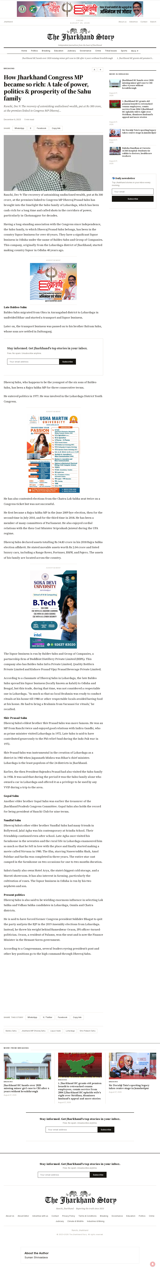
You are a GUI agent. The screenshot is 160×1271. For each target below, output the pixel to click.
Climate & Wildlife (75, 1221)
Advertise (133, 22)
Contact (143, 22)
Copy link (56, 128)
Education (58, 51)
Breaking (46, 51)
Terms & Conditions (87, 1216)
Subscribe (67, 361)
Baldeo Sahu (11, 1031)
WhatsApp (19, 128)
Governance (85, 51)
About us (123, 22)
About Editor (23, 1216)
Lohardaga (70, 1031)
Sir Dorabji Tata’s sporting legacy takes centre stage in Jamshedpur (139, 131)
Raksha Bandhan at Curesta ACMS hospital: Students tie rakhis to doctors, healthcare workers (137, 152)
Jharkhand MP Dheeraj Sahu (33, 1031)
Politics (34, 51)
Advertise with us (40, 1216)
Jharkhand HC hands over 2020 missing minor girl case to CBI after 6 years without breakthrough (67, 58)
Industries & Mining (95, 1221)
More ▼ (135, 51)
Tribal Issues (111, 51)
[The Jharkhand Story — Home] (80, 34)
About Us (10, 1216)
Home (24, 51)
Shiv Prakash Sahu (87, 1031)
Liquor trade (55, 1031)
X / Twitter (47, 1017)
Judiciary (71, 51)
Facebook (41, 128)
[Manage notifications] (152, 1264)
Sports (124, 51)
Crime (98, 51)
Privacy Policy (68, 1216)
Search (153, 22)
